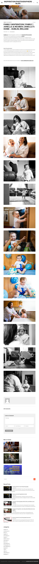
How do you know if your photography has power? (21, 517)
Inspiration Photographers (27, 34)
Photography (9, 22)
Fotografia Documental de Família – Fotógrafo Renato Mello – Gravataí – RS (13, 448)
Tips (4, 549)
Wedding (5, 554)
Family (5, 22)
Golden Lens (6, 538)
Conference (6, 531)
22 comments (12, 31)
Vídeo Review (6, 552)
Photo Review (6, 543)
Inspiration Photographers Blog (18, 3)
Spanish (5, 548)
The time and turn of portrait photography (20, 486)
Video (5, 551)
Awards (5, 529)
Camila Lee (6, 34)
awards (23, 36)
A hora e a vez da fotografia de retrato (19, 494)
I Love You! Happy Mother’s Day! (12, 471)
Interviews (6, 540)
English (5, 534)
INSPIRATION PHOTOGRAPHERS (32, 561)
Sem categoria (6, 546)
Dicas (5, 532)
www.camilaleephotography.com (27, 60)
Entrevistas (6, 535)
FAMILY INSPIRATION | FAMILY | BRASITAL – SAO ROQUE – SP (12, 460)
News (5, 541)
